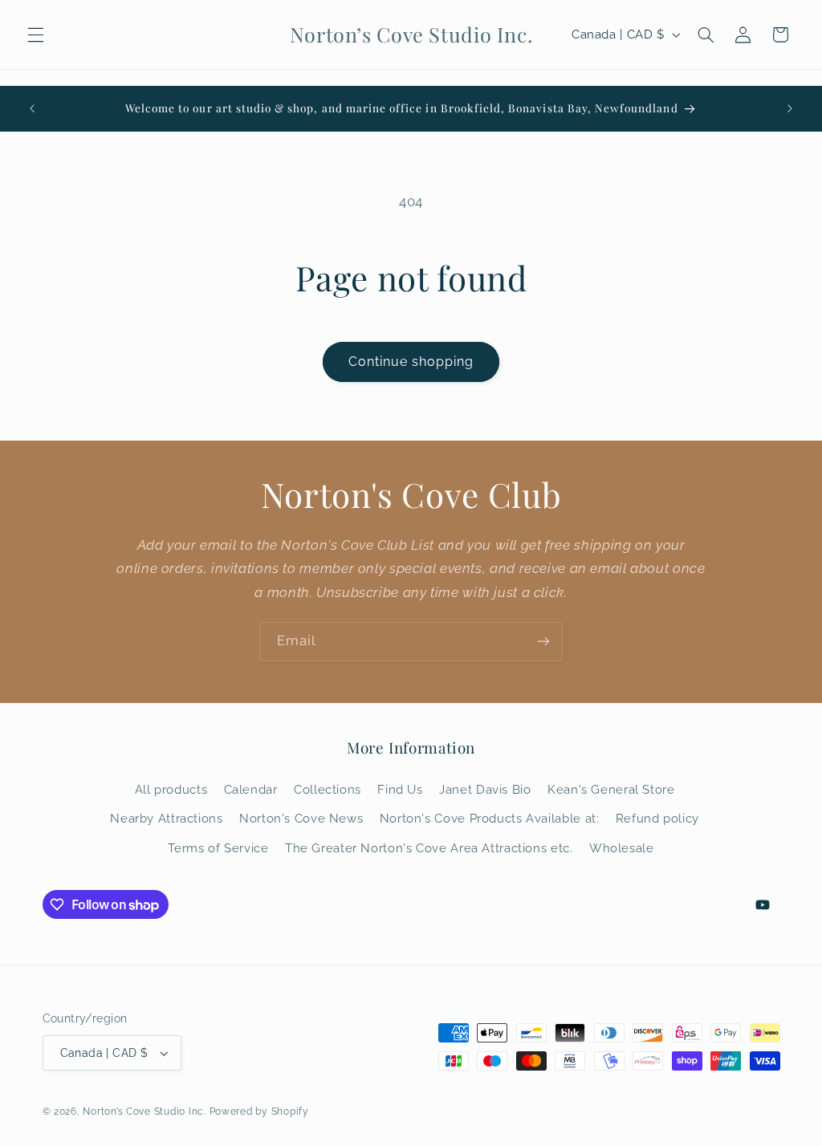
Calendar (251, 789)
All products (171, 789)
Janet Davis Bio (485, 789)
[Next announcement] (790, 108)
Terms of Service (218, 848)
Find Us (399, 789)
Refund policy (657, 818)
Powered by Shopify (259, 1111)
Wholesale (621, 848)
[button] (35, 34)
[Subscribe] (543, 641)
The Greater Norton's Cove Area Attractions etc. (429, 848)
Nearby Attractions (166, 818)
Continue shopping (411, 361)
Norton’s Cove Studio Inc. (144, 1111)
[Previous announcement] (32, 108)
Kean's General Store (611, 789)
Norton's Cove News (301, 818)
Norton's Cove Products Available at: (490, 818)
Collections (327, 789)
